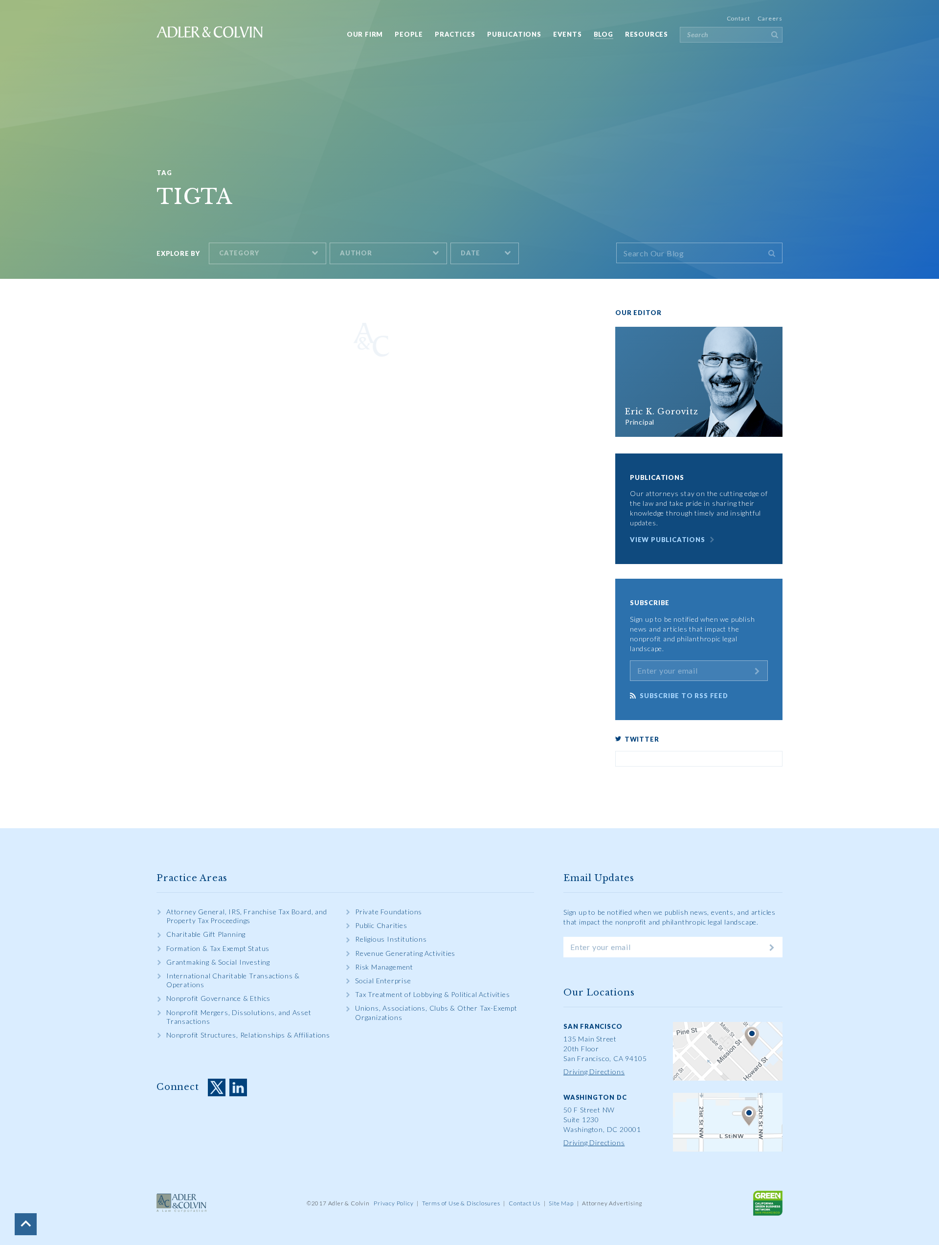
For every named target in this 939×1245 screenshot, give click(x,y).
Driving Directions (594, 1071)
